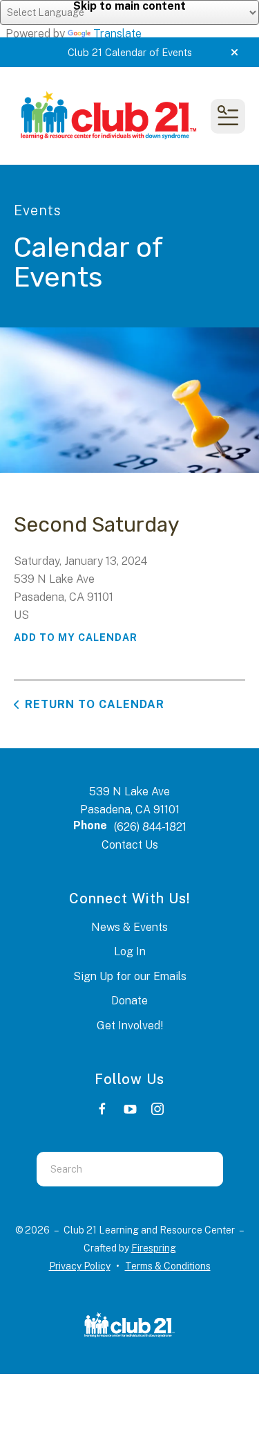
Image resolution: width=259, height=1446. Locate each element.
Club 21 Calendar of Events (130, 52)
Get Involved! (130, 1025)
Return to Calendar (94, 704)
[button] (234, 53)
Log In (130, 951)
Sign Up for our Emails (129, 976)
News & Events (129, 927)
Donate (129, 1000)
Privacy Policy (80, 1266)
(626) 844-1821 (150, 826)
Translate (117, 33)
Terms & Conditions (168, 1266)
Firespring (153, 1248)
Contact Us (130, 844)
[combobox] (113, 1169)
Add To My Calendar (75, 637)
